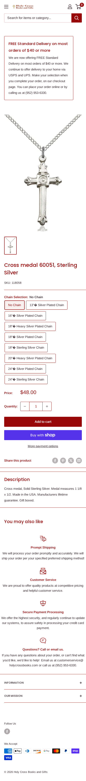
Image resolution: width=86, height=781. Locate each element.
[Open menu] (6, 6)
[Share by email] (79, 460)
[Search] (76, 18)
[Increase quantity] (47, 406)
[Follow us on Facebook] (7, 731)
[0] (78, 6)
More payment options (43, 446)
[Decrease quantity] (24, 406)
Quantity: (11, 406)
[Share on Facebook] (55, 460)
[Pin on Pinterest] (63, 460)
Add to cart (43, 421)
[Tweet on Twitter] (71, 460)
